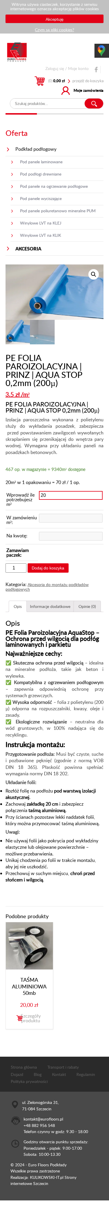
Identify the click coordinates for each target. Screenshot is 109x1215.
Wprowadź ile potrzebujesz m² (20, 499)
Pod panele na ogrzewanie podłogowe (54, 186)
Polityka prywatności (29, 1081)
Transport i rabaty (63, 1067)
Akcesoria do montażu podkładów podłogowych (47, 586)
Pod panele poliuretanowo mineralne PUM (58, 210)
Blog (38, 1074)
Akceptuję (54, 19)
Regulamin (85, 1074)
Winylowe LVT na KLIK (40, 235)
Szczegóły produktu (31, 1018)
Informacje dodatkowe (50, 606)
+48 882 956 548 (39, 1125)
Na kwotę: (16, 535)
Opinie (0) (87, 606)
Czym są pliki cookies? (54, 29)
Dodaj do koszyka (48, 568)
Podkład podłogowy (35, 149)
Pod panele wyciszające (41, 198)
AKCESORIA (28, 248)
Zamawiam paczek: (17, 552)
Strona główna (24, 1067)
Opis (18, 606)
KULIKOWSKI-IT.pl (46, 1177)
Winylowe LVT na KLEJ (40, 223)
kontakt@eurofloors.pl (43, 1119)
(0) (56, 80)
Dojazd (17, 1074)
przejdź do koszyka (87, 80)
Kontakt (59, 1074)
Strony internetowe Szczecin (43, 1180)
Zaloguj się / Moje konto (67, 68)
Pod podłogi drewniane (40, 174)
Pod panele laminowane (41, 161)
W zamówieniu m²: (21, 519)
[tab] (18, 606)
